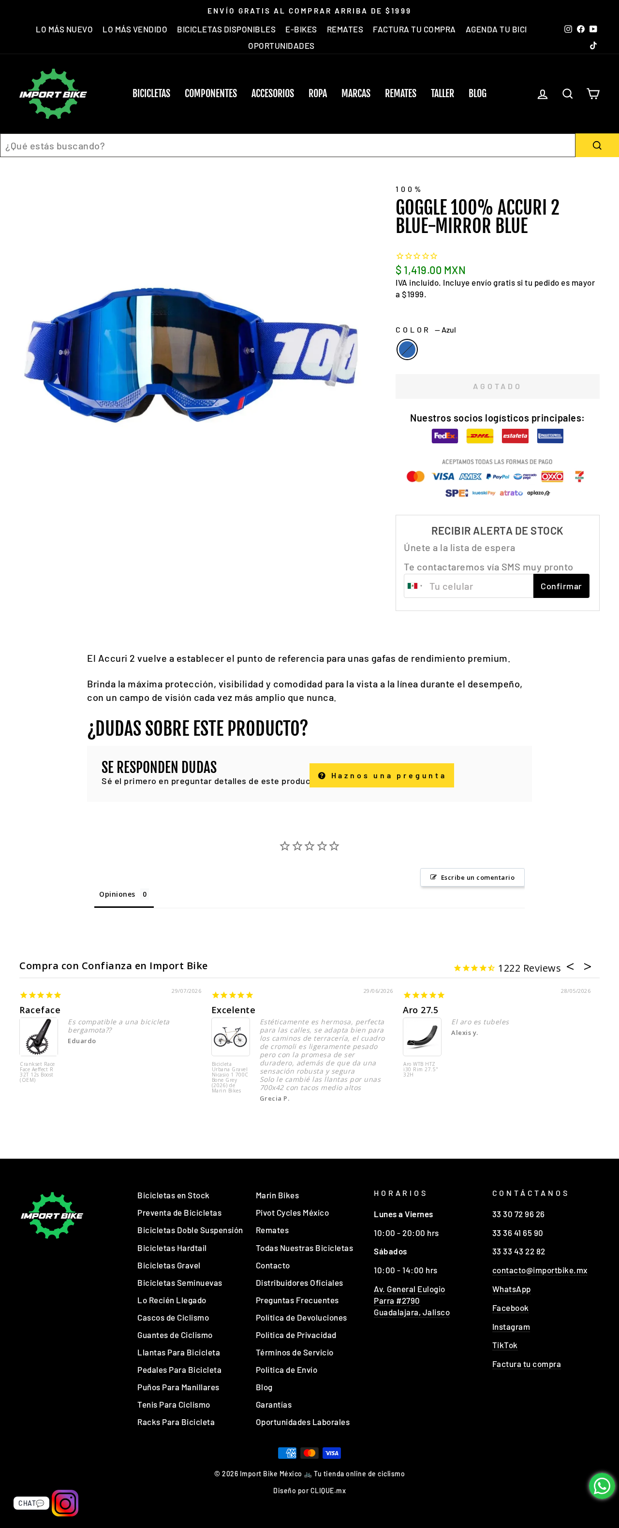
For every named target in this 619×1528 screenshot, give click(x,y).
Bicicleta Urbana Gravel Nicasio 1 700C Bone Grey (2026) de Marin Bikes (230, 1078)
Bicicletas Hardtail (172, 1247)
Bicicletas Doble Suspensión (190, 1230)
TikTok (505, 1345)
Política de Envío (287, 1369)
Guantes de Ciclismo (175, 1334)
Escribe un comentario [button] (478, 877)
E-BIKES (301, 29)
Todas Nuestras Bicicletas (305, 1247)
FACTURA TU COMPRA (414, 29)
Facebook (510, 1307)
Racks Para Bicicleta (176, 1421)
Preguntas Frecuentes (297, 1300)
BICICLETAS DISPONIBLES (226, 29)
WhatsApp (511, 1289)
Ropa (318, 93)
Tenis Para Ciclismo (173, 1404)
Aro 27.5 (420, 1010)
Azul (407, 349)
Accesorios (272, 93)
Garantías (274, 1404)
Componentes (211, 93)
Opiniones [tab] (117, 894)
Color (426, 329)
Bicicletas (151, 93)
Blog (477, 93)
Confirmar (561, 586)
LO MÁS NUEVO (64, 29)
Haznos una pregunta (387, 775)
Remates (400, 93)
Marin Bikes (277, 1195)
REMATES (345, 29)
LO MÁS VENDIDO (135, 29)
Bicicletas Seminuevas (179, 1282)
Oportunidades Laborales (303, 1421)
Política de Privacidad (296, 1334)
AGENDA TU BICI (496, 29)
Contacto (273, 1265)
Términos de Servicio (295, 1352)
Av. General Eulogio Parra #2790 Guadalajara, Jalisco (412, 1300)
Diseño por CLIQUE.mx (309, 1490)
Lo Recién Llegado (171, 1300)
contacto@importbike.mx (540, 1270)
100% (409, 188)
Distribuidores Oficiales (299, 1282)
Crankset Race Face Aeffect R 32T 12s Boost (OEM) (37, 1072)
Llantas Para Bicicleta (178, 1352)
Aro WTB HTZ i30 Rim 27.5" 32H (421, 1070)
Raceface (39, 1010)
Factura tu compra (526, 1363)
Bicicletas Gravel (169, 1265)
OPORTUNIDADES (281, 45)
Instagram (511, 1326)
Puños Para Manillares (178, 1387)
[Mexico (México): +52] (415, 585)
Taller (442, 93)
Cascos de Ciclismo (173, 1317)
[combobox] (287, 145)
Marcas (355, 93)
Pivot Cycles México (292, 1212)
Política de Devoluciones (301, 1317)
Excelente (233, 1010)
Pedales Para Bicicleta (179, 1369)
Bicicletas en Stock (173, 1195)
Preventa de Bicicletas (179, 1212)
